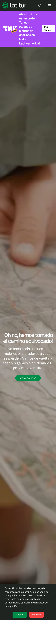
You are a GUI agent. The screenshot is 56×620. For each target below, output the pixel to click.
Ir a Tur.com (48, 29)
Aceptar (20, 614)
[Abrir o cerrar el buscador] (40, 5)
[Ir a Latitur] (14, 5)
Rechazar (36, 614)
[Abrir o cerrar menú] (49, 5)
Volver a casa (28, 378)
